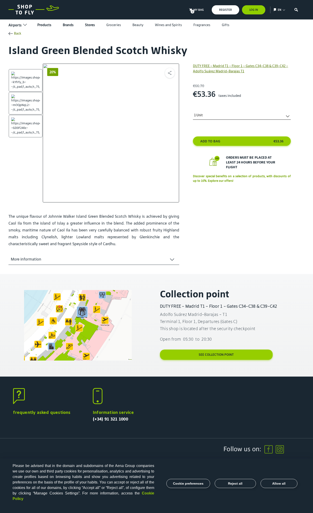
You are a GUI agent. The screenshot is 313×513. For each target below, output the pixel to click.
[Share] (170, 73)
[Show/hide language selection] (275, 9)
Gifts (225, 25)
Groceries (113, 25)
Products (44, 25)
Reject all (235, 483)
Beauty (137, 25)
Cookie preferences (188, 483)
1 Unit (198, 115)
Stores (90, 25)
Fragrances (201, 25)
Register (225, 9)
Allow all (279, 483)
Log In (253, 9)
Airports (15, 25)
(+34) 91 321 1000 (110, 419)
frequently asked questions (41, 412)
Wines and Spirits (168, 25)
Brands (68, 25)
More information (26, 259)
